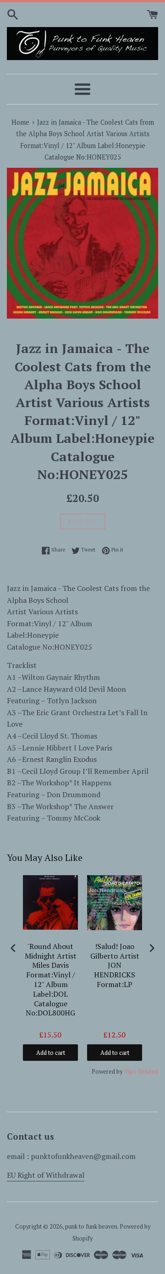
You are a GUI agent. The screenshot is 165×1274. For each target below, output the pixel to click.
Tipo (130, 1071)
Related (148, 1071)
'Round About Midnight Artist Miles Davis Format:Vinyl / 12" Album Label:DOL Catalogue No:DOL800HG (51, 980)
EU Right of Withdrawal (45, 1175)
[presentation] (13, 948)
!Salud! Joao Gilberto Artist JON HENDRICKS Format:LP (114, 965)
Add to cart (50, 1052)
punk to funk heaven (91, 1226)
